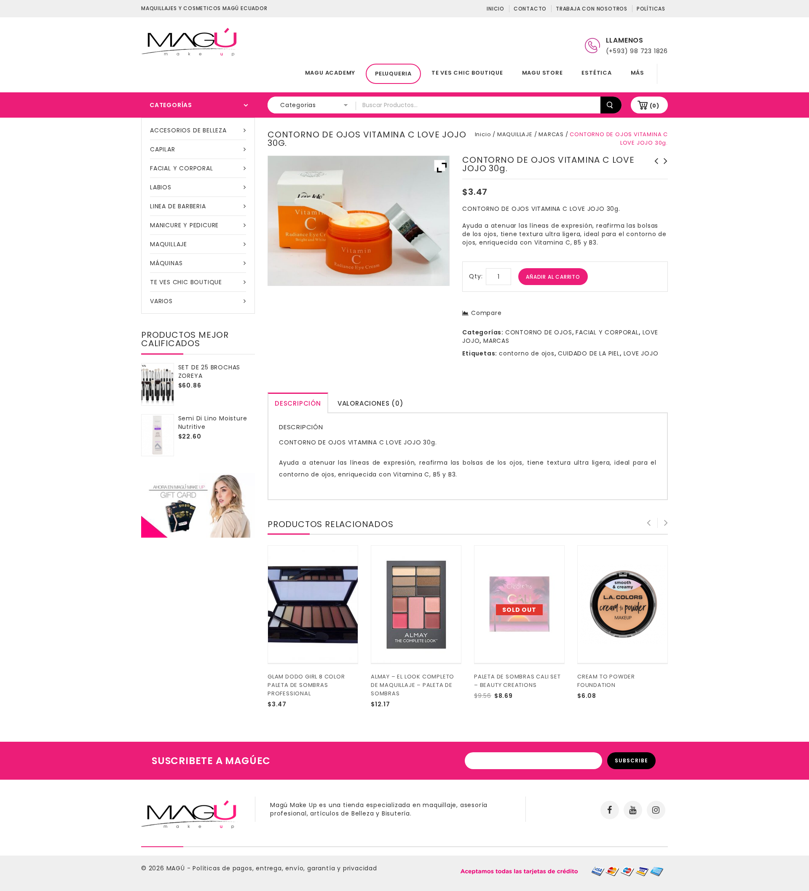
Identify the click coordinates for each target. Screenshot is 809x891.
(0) (654, 105)
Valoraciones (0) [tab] (371, 403)
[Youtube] (633, 810)
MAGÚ (176, 868)
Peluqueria (393, 74)
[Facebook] (609, 810)
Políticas (651, 8)
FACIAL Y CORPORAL (181, 168)
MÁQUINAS (166, 263)
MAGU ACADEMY (330, 73)
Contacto (530, 8)
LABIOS (160, 187)
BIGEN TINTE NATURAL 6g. (654, 165)
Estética (596, 73)
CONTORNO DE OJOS (538, 332)
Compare (486, 313)
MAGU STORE (542, 73)
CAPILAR (162, 149)
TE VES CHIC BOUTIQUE (467, 73)
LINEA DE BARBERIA (178, 206)
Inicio (495, 8)
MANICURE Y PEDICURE (184, 225)
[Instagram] (656, 810)
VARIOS (161, 301)
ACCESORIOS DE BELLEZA (188, 130)
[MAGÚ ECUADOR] (189, 41)
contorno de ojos (527, 353)
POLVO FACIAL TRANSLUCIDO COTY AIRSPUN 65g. (663, 169)
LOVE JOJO (641, 353)
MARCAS (551, 134)
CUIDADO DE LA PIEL (588, 353)
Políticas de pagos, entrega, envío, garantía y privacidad (285, 868)
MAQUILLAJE (168, 244)
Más (637, 73)
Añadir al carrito (553, 276)
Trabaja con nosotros (591, 8)
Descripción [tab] (298, 403)
